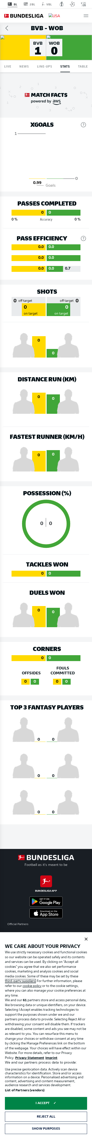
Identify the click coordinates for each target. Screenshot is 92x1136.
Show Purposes (46, 1128)
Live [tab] (7, 66)
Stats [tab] (65, 66)
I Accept (43, 1103)
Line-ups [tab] (44, 66)
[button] (86, 16)
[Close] (86, 939)
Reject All (46, 1116)
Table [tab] (83, 66)
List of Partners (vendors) (24, 1090)
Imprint (51, 1058)
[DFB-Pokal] (62, 4)
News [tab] (24, 66)
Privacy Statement (29, 1058)
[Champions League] (72, 4)
